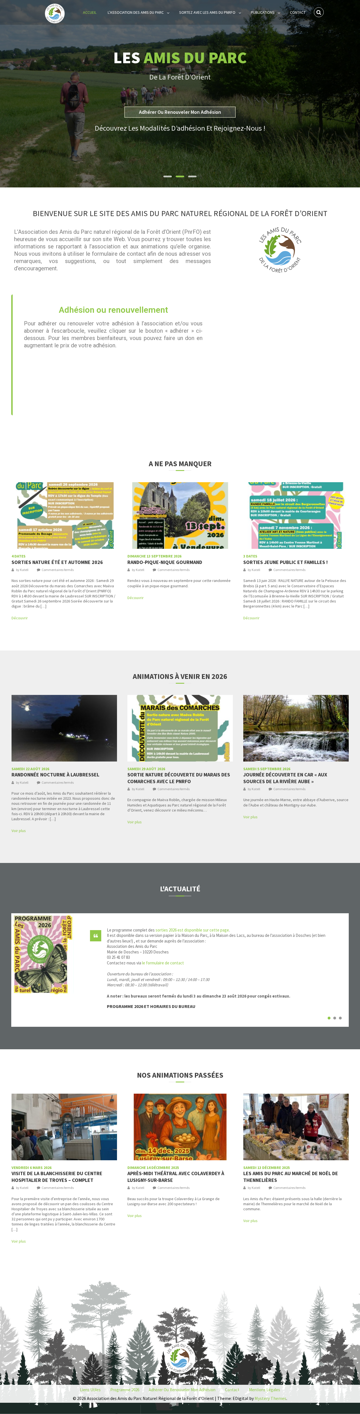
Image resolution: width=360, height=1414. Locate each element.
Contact (297, 12)
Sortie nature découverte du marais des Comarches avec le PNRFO (178, 776)
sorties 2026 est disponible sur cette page (192, 930)
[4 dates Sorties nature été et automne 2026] (64, 515)
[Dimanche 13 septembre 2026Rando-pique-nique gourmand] (180, 515)
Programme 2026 (124, 1389)
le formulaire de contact (163, 963)
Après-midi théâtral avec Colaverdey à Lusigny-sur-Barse (175, 1174)
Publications (262, 12)
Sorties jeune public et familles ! (285, 559)
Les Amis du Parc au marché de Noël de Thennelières (290, 1174)
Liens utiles (90, 1389)
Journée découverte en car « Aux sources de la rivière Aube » (285, 776)
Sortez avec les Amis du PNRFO (207, 12)
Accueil (89, 12)
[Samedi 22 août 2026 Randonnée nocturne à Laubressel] (64, 728)
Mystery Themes (270, 1398)
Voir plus (19, 830)
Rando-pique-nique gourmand (164, 559)
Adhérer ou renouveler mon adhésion (182, 1389)
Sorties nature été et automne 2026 (57, 559)
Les (180, 52)
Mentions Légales (264, 1389)
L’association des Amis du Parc (136, 12)
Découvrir (20, 617)
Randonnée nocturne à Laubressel (55, 772)
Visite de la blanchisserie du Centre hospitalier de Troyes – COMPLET (57, 1174)
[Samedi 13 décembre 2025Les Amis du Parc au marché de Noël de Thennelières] (296, 1127)
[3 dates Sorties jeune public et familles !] (296, 515)
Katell (24, 570)
